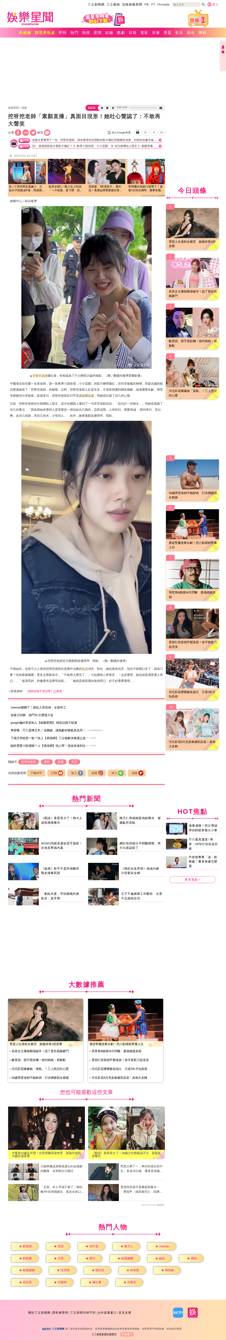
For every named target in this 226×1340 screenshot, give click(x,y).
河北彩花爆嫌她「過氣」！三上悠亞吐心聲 (40, 1069)
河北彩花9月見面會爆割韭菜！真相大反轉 (119, 1077)
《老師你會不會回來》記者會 (43, 691)
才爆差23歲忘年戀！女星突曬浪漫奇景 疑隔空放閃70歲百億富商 (46, 1155)
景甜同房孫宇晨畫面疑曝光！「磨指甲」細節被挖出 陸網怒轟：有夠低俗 (141, 1189)
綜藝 (109, 33)
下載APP (36, 773)
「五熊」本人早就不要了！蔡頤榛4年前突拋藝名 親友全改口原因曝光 (62, 1189)
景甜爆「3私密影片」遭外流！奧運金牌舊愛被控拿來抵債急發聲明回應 (105, 188)
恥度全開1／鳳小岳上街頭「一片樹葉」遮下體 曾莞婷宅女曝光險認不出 (66, 188)
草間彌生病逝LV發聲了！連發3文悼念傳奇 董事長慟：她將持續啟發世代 (146, 188)
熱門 (74, 33)
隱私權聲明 (60, 1312)
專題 (168, 33)
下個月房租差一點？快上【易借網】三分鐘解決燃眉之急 (48, 738)
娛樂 (24, 107)
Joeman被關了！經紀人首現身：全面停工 (38, 707)
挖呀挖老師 (39, 375)
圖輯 (203, 33)
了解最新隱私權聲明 (105, 1334)
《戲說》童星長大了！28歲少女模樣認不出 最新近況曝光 (126, 1155)
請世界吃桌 (45, 33)
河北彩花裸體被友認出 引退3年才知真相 (119, 1069)
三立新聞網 (96, 4)
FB (146, 4)
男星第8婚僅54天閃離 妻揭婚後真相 (116, 1051)
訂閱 (54, 773)
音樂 (156, 33)
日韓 (133, 33)
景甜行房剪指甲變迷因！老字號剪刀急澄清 (120, 1060)
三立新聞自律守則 (83, 1312)
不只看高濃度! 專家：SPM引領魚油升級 (203, 844)
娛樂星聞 (13, 107)
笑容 (85, 669)
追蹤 (94, 773)
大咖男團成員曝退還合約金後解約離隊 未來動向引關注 (61, 1169)
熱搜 (86, 33)
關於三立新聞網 (39, 1312)
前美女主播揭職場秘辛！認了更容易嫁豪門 (40, 1051)
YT (153, 4)
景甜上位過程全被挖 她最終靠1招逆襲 (36, 1044)
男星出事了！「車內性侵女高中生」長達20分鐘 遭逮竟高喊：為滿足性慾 (141, 1169)
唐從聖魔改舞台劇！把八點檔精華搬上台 (117, 1044)
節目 (191, 33)
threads (163, 4)
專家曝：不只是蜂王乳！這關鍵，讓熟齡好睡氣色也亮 (47, 730)
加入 (74, 773)
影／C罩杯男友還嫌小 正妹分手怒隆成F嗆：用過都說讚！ (27, 188)
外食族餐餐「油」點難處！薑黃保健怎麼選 (203, 861)
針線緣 (25, 33)
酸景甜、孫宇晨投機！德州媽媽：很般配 (39, 1060)
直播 (91, 395)
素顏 (82, 395)
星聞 (98, 33)
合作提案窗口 (107, 1312)
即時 (63, 33)
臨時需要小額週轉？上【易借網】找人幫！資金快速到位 (48, 745)
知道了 (128, 1334)
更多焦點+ (192, 879)
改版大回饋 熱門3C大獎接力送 (32, 715)
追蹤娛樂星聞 (132, 4)
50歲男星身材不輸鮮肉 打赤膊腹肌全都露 (40, 1077)
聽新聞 (91, 108)
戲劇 (121, 33)
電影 (144, 33)
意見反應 (125, 1312)
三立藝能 (113, 4)
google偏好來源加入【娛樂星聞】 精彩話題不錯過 (44, 722)
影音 (179, 33)
